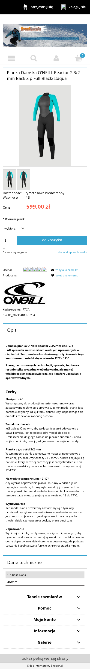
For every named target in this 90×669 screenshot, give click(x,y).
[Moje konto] (56, 58)
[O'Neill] (25, 292)
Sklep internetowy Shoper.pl (45, 666)
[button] (11, 58)
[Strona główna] (45, 33)
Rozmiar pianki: (14, 219)
